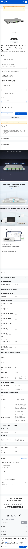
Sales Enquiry (21, 113)
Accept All (23, 546)
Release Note (4, 486)
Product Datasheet (6, 465)
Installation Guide (5, 475)
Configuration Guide (6, 489)
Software (3, 482)
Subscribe (24, 522)
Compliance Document (6, 467)
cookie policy (7, 542)
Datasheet (7, 113)
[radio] (4, 504)
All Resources (24, 458)
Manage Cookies (4, 546)
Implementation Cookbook (7, 484)
